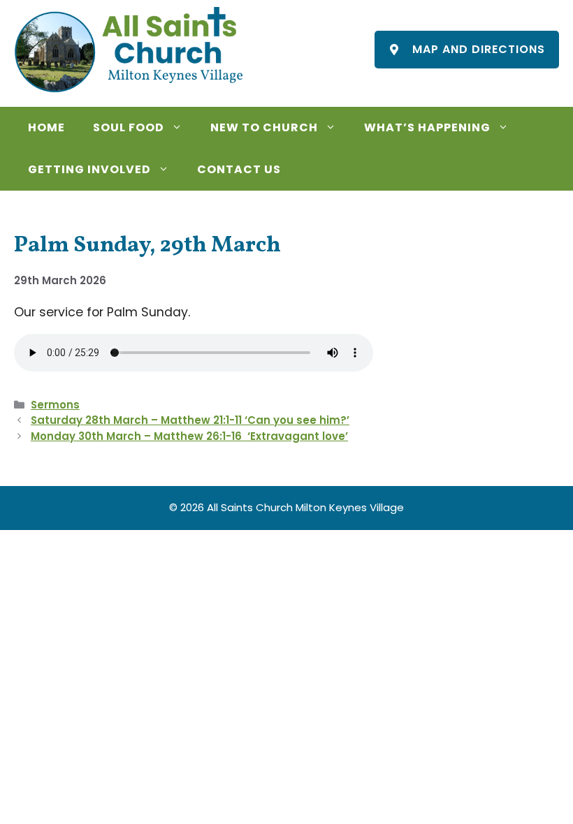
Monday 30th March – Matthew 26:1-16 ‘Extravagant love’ (189, 436)
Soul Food (128, 127)
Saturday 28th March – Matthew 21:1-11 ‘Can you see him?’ (190, 420)
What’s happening (427, 127)
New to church (264, 127)
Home (46, 127)
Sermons (55, 404)
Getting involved (89, 169)
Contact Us (239, 169)
